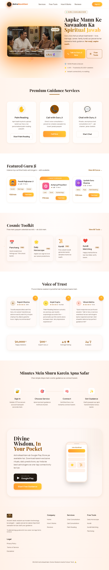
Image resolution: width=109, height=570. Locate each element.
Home (49, 519)
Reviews (78, 4)
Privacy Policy (11, 543)
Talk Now (28, 194)
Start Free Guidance (27, 486)
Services (42, 4)
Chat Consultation (73, 519)
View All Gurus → (95, 170)
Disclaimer (10, 551)
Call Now (54, 134)
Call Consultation (73, 523)
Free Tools (53, 4)
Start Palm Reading (22, 136)
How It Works (66, 4)
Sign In (97, 4)
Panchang (90, 531)
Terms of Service (13, 547)
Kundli (89, 523)
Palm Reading (72, 527)
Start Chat (87, 134)
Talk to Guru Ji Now (76, 53)
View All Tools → (95, 229)
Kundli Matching (92, 527)
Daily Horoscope (93, 519)
